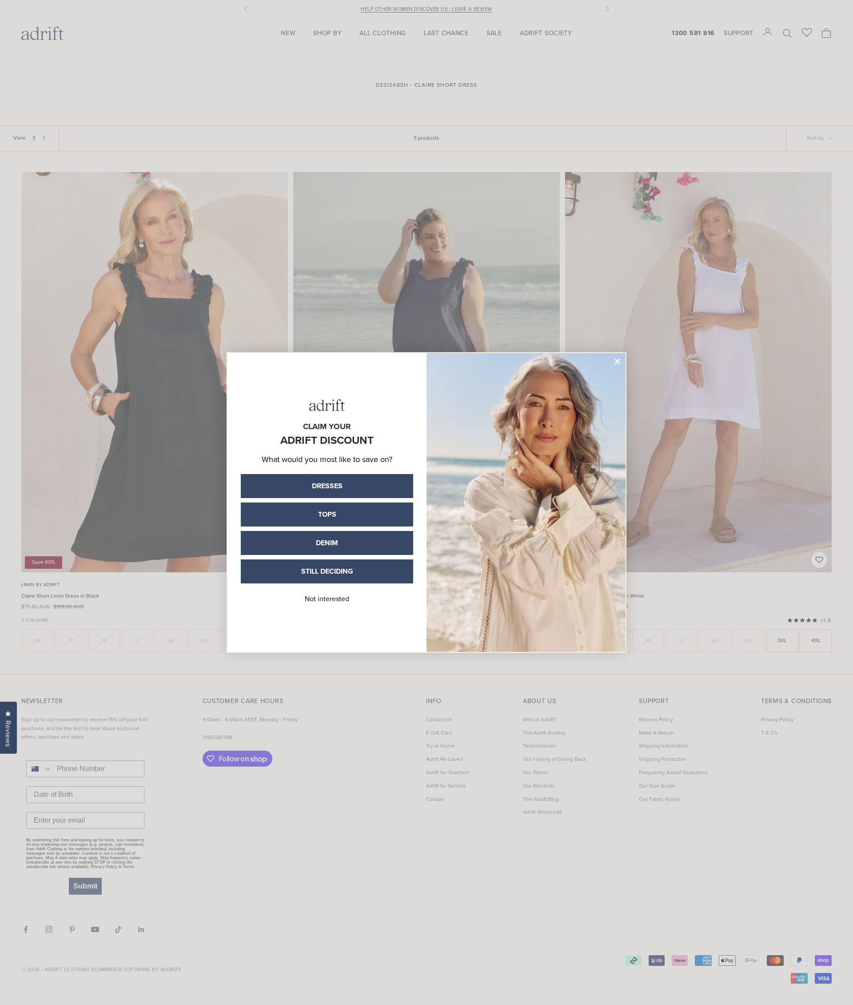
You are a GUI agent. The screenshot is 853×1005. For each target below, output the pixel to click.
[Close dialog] (617, 361)
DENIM (327, 543)
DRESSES (327, 486)
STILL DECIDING (327, 571)
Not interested (327, 599)
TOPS (327, 514)
